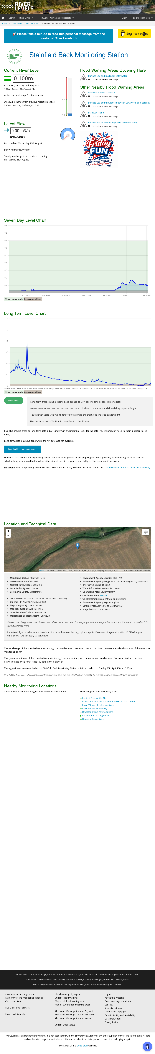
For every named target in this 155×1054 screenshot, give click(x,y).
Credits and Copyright (116, 1011)
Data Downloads (113, 1018)
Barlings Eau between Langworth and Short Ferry (112, 122)
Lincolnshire (32, 23)
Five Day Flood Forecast (17, 1007)
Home (4, 23)
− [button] (8, 535)
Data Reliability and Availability (120, 1015)
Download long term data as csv (22, 449)
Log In (124, 17)
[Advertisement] (77, 192)
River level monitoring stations (20, 994)
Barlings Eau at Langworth (95, 715)
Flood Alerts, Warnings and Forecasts (54, 17)
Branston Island (96, 112)
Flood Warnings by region (68, 994)
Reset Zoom (13, 400)
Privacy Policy (111, 1022)
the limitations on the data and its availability (127, 467)
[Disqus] (77, 846)
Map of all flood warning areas (70, 1001)
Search (12, 17)
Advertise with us (113, 1008)
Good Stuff (82, 1045)
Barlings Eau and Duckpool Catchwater (107, 75)
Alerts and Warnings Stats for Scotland (74, 1014)
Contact (109, 1004)
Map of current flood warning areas (72, 1004)
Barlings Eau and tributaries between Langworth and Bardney (119, 102)
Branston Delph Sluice (93, 719)
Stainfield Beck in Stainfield (101, 92)
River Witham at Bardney (94, 708)
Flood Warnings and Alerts (118, 1001)
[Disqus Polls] (77, 767)
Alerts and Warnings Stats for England (74, 1011)
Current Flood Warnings (67, 997)
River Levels (24, 17)
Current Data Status (65, 1024)
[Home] (3, 17)
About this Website (114, 997)
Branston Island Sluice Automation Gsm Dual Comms (108, 701)
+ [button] (8, 531)
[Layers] (145, 532)
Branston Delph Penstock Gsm (97, 711)
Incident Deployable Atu (94, 698)
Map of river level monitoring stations (24, 997)
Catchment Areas (14, 1001)
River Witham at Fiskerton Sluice (98, 705)
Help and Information (141, 17)
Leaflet (41, 570)
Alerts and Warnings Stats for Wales (73, 1018)
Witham (103, 595)
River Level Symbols (15, 1014)
